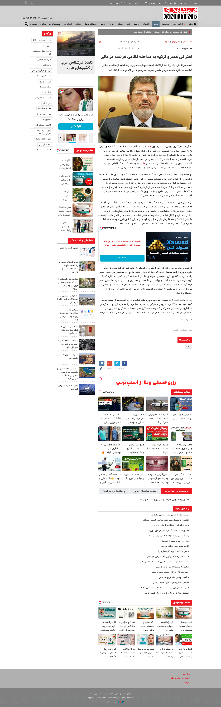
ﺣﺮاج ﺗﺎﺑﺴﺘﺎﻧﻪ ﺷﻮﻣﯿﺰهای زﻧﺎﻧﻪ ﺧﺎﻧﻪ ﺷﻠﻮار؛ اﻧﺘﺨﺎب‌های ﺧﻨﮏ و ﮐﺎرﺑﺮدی (67, 267)
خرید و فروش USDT (42, 40)
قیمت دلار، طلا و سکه (180, 678)
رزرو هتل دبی (45, 144)
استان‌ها (68, 24)
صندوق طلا (46, 119)
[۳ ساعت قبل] (87, 266)
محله (120, 24)
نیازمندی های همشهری (168, 2)
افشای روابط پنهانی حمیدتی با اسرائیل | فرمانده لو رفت (164, 499)
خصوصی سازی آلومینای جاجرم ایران (67, 356)
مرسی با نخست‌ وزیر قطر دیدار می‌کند (172, 551)
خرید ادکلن (46, 65)
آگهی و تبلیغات (150, 2)
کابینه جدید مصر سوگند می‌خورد (175, 546)
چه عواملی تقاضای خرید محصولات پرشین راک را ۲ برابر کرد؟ (67, 299)
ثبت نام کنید (122, 258)
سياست (165, 24)
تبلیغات (187, 682)
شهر (128, 24)
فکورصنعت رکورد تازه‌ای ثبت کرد (68, 387)
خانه (191, 24)
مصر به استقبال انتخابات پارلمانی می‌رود (171, 525)
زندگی (111, 24)
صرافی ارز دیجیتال (43, 114)
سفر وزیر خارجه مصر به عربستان (175, 541)
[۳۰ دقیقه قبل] (87, 252)
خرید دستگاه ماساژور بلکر (42, 52)
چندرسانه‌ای (54, 24)
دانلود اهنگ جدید (43, 139)
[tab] (176, 491)
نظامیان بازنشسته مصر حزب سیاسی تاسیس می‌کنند (166, 520)
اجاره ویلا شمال (44, 59)
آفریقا (167, 41)
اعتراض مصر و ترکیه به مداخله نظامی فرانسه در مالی (146, 56)
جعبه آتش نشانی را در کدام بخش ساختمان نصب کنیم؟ (68, 330)
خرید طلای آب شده (43, 76)
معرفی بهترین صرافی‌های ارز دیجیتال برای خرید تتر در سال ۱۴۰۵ (68, 315)
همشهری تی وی (135, 2)
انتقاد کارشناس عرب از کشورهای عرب (77, 65)
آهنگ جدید (46, 92)
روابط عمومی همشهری (117, 2)
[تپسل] (101, 228)
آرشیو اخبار (178, 24)
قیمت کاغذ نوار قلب (69, 248)
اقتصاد (146, 24)
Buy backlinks (44, 108)
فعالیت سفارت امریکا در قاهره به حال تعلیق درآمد (167, 593)
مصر (149, 147)
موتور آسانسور (45, 46)
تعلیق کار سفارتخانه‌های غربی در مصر (172, 567)
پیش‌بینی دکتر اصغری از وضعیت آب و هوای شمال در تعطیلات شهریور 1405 (67, 374)
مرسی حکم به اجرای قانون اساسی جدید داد (170, 515)
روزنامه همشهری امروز (188, 2)
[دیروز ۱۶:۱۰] (76, 43)
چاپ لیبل (47, 103)
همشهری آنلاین (179, 13)
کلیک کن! (75, 126)
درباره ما (186, 674)
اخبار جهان (176, 41)
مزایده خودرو (45, 81)
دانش (102, 24)
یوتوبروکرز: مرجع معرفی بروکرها (44, 132)
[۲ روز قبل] (87, 313)
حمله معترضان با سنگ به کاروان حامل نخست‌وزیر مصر (164, 562)
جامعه (137, 24)
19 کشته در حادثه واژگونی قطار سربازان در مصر (168, 556)
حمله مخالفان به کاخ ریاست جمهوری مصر (170, 572)
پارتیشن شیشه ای (43, 125)
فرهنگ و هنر (90, 24)
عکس (43, 24)
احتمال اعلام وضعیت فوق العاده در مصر (171, 582)
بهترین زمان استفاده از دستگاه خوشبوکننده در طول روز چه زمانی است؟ (68, 284)
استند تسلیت (45, 87)
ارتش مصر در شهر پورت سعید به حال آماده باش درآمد (165, 588)
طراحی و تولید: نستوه (109, 701)
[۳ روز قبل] (87, 344)
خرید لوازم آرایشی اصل (41, 70)
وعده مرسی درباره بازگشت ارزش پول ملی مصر (168, 536)
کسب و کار (31, 24)
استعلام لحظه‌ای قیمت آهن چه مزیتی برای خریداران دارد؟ (68, 344)
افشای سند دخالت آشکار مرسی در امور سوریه (169, 530)
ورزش (78, 24)
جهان (155, 24)
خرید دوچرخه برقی (43, 98)
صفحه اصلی (187, 41)
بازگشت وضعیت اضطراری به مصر (174, 577)
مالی (143, 163)
